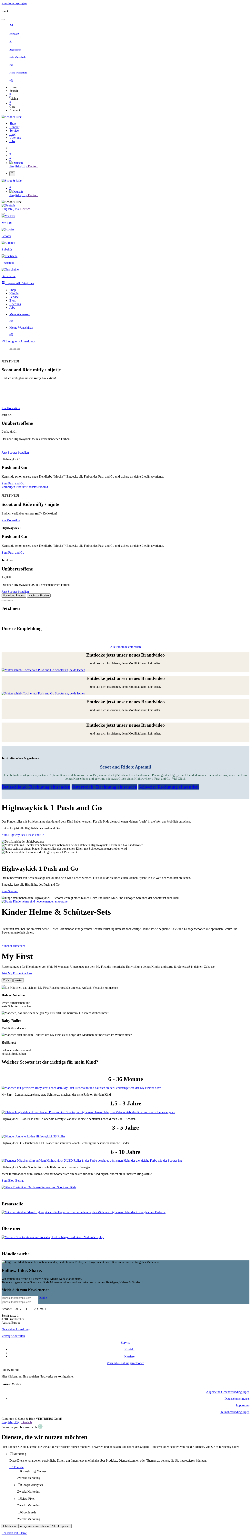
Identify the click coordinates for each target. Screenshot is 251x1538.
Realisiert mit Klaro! (14, 1533)
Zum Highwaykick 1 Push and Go (23, 834)
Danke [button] (43, 1297)
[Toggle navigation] (12, 173)
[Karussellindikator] (11, 349)
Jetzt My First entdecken (17, 973)
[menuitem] (12, 123)
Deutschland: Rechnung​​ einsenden (36, 787)
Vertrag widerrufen (13, 1336)
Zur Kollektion (11, 408)
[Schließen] (3, 19)
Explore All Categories (19, 283)
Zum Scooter (10, 891)
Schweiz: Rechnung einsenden (168, 787)
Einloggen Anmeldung (20, 341)
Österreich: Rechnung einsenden (104, 787)
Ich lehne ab (10, 1526)
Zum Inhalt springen (14, 3)
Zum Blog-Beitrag (13, 1180)
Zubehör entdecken (13, 945)
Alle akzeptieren (61, 1526)
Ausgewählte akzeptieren (34, 1526)
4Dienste (16, 1467)
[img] (14, 487)
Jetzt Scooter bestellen (15, 452)
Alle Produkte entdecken (125, 646)
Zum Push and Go (13, 483)
